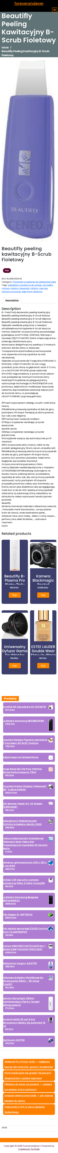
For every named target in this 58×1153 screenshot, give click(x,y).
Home (5, 47)
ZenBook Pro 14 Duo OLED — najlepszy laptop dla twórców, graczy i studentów (28, 1064)
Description (12, 300)
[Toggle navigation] (54, 9)
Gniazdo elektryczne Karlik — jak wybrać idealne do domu (28, 1098)
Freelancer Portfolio (29, 1149)
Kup (7, 270)
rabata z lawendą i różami (24, 288)
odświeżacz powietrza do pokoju (25, 285)
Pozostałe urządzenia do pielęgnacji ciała (34, 281)
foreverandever (29, 3)
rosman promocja (11, 291)
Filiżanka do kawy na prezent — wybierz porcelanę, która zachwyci (28, 1087)
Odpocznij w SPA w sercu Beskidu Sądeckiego (24, 1109)
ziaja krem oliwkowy (32, 291)
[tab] (12, 300)
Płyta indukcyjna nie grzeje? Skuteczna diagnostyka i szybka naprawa (27, 1075)
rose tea (43, 288)
